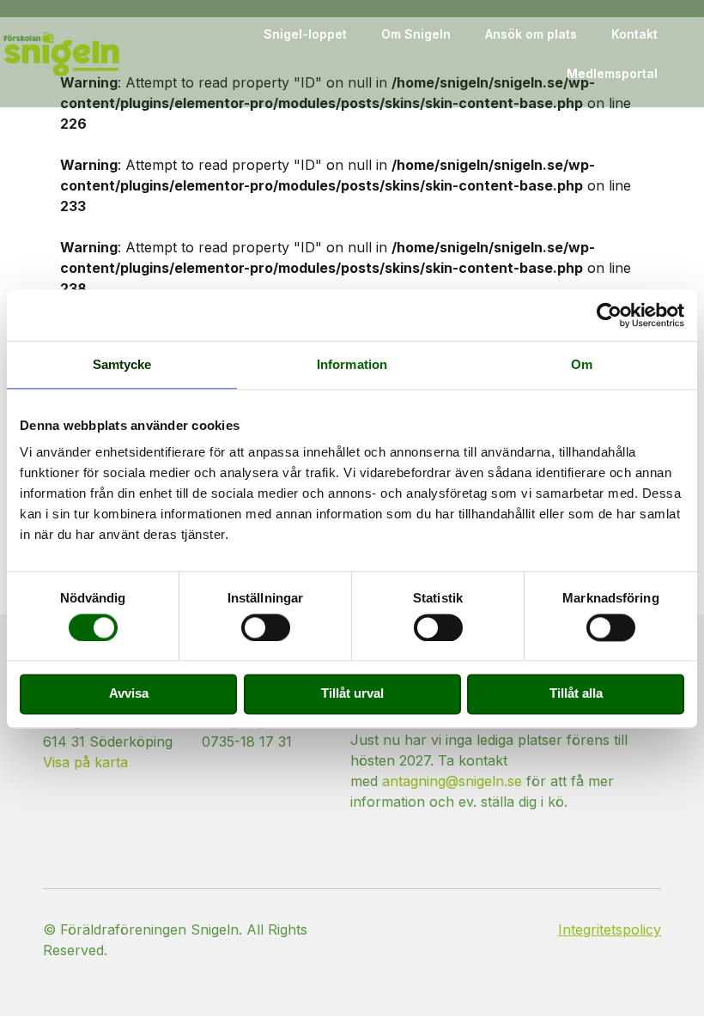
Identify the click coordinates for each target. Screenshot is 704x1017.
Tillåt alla (576, 694)
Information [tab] (352, 364)
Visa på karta (85, 762)
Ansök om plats (531, 34)
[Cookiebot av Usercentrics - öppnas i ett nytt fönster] (609, 315)
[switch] (265, 627)
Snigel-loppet (305, 34)
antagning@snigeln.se (452, 781)
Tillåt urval (352, 694)
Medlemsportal (612, 73)
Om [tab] (581, 364)
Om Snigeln (416, 34)
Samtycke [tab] (122, 364)
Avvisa (129, 694)
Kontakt (634, 34)
